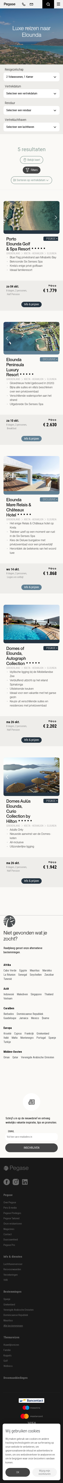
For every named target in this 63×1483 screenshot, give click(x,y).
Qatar (15, 1057)
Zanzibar (49, 974)
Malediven (22, 994)
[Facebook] (7, 1181)
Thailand (48, 994)
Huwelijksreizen (11, 1344)
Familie (7, 1350)
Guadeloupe (10, 1018)
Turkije (7, 1042)
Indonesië (9, 994)
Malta (15, 1037)
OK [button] (17, 1472)
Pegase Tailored (11, 1218)
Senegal (22, 974)
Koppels (8, 1355)
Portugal (41, 1037)
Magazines (9, 1229)
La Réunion (9, 974)
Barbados (9, 1014)
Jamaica (23, 1018)
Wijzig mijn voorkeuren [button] (44, 1472)
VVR (6, 1280)
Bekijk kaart (33, 159)
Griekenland (43, 1033)
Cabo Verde (10, 970)
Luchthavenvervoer (13, 1264)
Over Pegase (10, 1202)
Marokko (47, 970)
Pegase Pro (9, 1245)
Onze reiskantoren (13, 1223)
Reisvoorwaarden (12, 1269)
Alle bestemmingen (13, 1325)
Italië (6, 1037)
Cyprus (18, 1033)
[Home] (9, 4)
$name (45, 1018)
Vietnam (8, 998)
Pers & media (10, 1207)
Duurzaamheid (11, 1239)
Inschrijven (31, 1147)
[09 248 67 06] (23, 4)
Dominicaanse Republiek (30, 1014)
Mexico (35, 1018)
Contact (8, 1234)
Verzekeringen (11, 1274)
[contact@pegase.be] (31, 4)
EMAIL (11, 1131)
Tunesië (8, 979)
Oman (7, 1057)
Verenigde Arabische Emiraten (37, 1057)
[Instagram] (16, 1181)
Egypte (23, 970)
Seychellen (36, 974)
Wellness (8, 1366)
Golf (6, 1360)
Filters (34, 170)
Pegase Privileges (12, 1213)
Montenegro (27, 1037)
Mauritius (35, 970)
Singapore (36, 994)
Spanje (52, 1037)
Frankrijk (29, 1033)
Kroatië (7, 1033)
